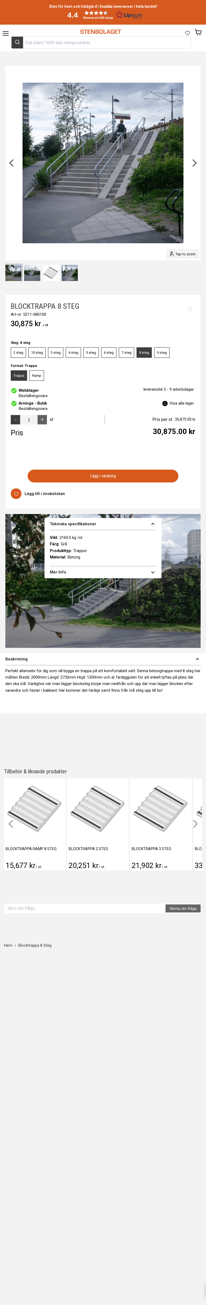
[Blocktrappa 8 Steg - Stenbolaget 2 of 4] (13, 272)
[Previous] (12, 163)
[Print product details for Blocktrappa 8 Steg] (190, 309)
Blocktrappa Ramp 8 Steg (31, 849)
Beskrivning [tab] (103, 659)
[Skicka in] (17, 42)
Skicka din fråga (183, 908)
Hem (8, 945)
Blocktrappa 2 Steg (88, 849)
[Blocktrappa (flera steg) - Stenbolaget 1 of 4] (69, 272)
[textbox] (85, 908)
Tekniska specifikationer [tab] (103, 524)
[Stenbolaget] (100, 31)
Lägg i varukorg (103, 475)
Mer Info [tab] (103, 572)
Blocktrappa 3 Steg (151, 849)
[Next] (194, 163)
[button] (103, 15)
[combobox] (101, 42)
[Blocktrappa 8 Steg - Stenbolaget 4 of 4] (51, 272)
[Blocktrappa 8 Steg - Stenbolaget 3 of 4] (32, 272)
